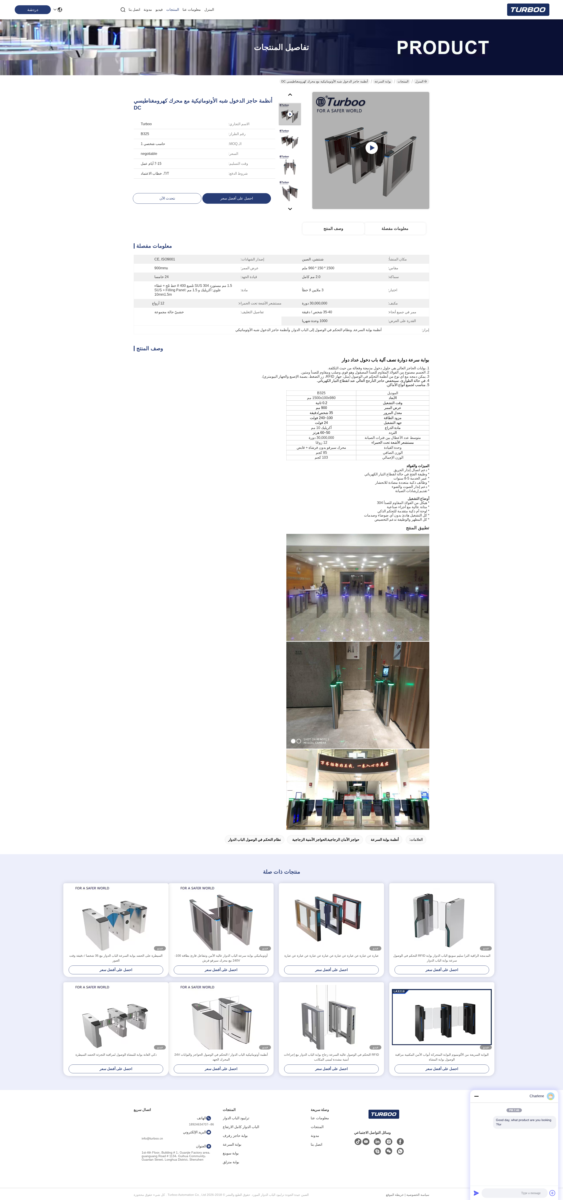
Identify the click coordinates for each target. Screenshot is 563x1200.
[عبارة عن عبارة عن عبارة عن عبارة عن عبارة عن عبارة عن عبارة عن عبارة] (331, 918)
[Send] (476, 1193)
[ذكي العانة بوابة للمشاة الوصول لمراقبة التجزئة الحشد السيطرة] (116, 1017)
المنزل (209, 9)
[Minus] (476, 1096)
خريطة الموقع (395, 1194)
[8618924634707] (400, 1151)
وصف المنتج (333, 228)
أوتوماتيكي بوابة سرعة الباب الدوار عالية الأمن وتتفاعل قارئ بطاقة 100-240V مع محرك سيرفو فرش (221, 958)
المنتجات (172, 9)
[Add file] (552, 1193)
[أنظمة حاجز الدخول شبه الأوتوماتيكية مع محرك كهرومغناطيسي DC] (370, 150)
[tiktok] (358, 1141)
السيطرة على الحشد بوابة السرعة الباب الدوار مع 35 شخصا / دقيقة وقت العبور (116, 958)
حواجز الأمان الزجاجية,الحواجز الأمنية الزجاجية (325, 839)
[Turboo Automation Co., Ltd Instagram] (389, 1141)
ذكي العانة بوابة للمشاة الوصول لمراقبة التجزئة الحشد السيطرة (116, 1054)
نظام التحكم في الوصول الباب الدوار (254, 839)
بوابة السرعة (383, 81)
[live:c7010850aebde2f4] (377, 1151)
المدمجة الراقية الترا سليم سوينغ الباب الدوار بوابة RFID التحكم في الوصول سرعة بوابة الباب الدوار (441, 958)
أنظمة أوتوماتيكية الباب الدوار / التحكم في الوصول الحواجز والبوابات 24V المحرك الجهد (221, 1057)
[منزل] (383, 1119)
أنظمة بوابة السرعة (385, 839)
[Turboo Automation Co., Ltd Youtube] (366, 1141)
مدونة (148, 9)
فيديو (159, 9)
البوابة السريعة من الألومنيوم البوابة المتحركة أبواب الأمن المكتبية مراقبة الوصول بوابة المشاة (442, 1057)
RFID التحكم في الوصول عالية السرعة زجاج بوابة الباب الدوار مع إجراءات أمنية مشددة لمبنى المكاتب (331, 1057)
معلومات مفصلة (395, 228)
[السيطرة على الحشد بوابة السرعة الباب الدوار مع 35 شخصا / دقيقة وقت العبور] (116, 918)
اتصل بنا (134, 9)
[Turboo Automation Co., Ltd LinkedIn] (377, 1141)
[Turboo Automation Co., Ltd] (528, 10)
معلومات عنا (192, 9)
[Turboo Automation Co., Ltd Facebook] (400, 1141)
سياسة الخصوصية (417, 1194)
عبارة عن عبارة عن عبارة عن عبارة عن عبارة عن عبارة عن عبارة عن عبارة (331, 955)
